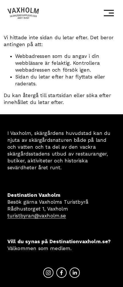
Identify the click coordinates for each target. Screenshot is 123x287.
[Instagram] (48, 273)
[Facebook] (61, 273)
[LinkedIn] (75, 273)
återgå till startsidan (47, 95)
